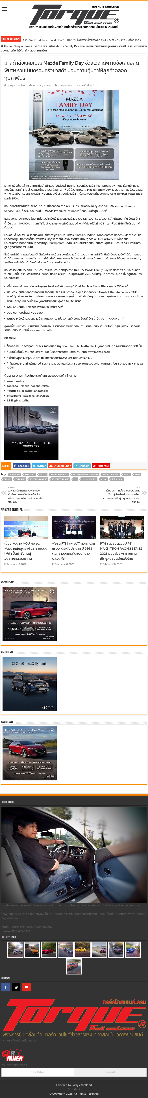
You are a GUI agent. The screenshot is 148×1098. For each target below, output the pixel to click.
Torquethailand (82, 1085)
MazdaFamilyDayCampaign (85, 474)
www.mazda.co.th (41, 330)
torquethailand (60, 479)
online (7, 479)
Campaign (15, 474)
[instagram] (79, 1089)
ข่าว (75, 479)
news (137, 474)
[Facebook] (5, 987)
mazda (43, 474)
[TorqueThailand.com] (74, 16)
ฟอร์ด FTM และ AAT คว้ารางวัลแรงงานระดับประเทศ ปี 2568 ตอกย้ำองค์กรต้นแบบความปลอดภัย (73, 551)
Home (7, 46)
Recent (110, 1072)
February (30, 474)
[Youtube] (75, 1089)
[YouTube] (26, 987)
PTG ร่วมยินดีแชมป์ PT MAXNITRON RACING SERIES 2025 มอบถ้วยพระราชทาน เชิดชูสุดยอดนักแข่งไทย (121, 551)
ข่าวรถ (96, 85)
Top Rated (38, 1072)
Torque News (22, 46)
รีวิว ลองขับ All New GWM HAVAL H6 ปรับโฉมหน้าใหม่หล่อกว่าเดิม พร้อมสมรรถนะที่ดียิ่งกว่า (82, 40)
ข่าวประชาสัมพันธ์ (83, 85)
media (127, 474)
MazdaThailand (111, 474)
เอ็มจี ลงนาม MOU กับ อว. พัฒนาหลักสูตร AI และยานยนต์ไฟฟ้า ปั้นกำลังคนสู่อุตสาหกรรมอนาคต (25, 551)
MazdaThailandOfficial (35, 386)
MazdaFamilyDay (59, 474)
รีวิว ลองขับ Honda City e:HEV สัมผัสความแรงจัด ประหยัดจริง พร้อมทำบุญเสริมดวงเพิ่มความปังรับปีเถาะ (25, 495)
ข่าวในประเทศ (117, 479)
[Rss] (69, 1089)
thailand (20, 479)
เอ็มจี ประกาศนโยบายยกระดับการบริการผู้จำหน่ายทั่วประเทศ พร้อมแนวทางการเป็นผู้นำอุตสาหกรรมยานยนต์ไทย (121, 495)
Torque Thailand (17, 85)
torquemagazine (38, 479)
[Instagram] (16, 987)
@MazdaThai (22, 400)
